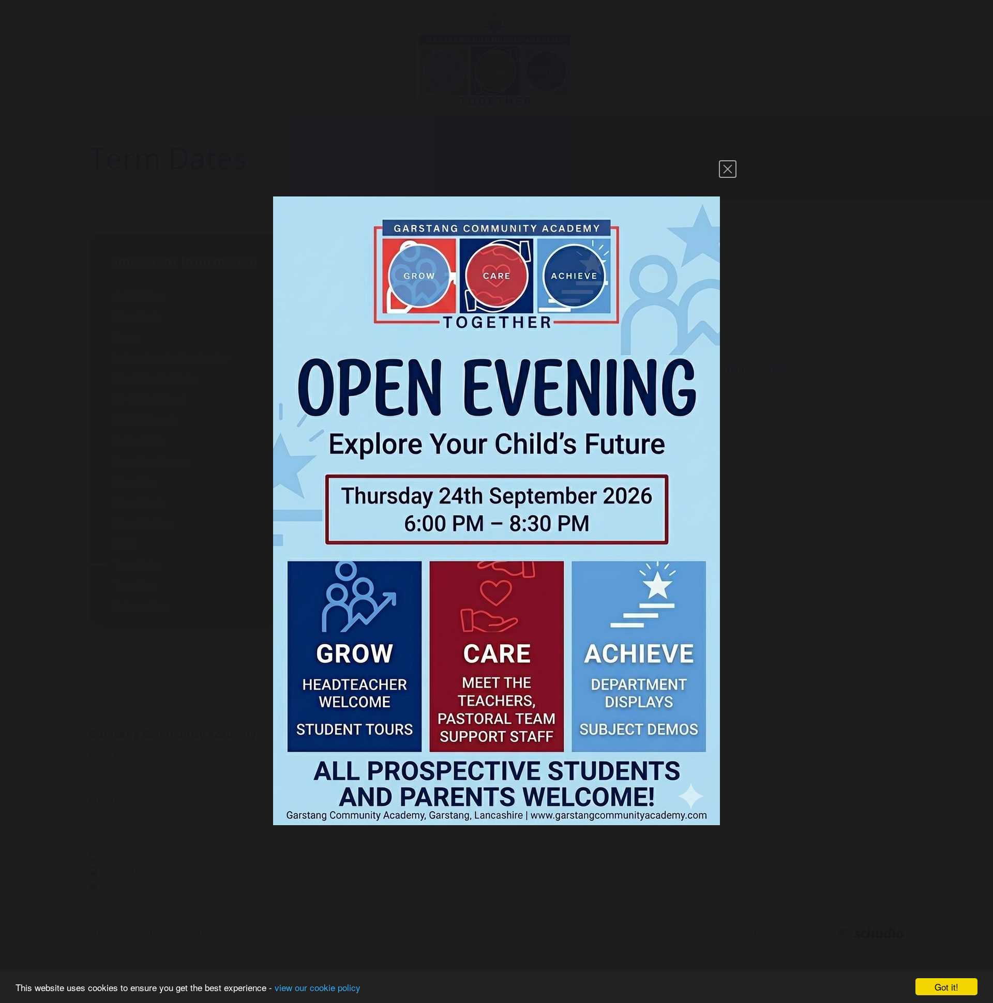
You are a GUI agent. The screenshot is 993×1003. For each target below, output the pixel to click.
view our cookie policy (317, 987)
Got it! (946, 986)
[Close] (727, 169)
